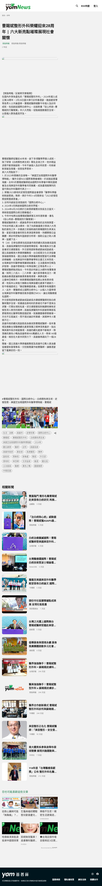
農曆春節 (38, 466)
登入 (96, 5)
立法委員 (7, 466)
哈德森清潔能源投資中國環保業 (10, 838)
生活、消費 (8, 432)
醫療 (17, 466)
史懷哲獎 (30, 432)
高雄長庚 (34, 447)
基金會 (20, 451)
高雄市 (20, 432)
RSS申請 (85, 5)
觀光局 (45, 461)
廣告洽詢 (82, 879)
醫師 (17, 447)
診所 (24, 447)
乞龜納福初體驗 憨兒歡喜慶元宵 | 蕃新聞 (29, 813)
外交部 (43, 456)
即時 (8, 15)
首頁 (3, 15)
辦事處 (25, 456)
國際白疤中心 (44, 432)
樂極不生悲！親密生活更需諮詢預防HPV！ (48, 813)
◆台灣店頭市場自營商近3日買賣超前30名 (48, 838)
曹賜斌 (6, 437)
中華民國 (7, 470)
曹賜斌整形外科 (20, 437)
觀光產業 (7, 447)
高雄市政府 (8, 451)
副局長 (6, 456)
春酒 (36, 461)
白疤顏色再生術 (37, 437)
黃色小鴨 (26, 466)
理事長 (16, 456)
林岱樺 (16, 461)
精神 (40, 451)
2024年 (38, 442)
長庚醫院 (30, 451)
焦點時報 (5, 43)
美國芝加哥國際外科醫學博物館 (17, 442)
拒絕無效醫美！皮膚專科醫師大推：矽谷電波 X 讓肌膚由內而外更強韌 (29, 838)
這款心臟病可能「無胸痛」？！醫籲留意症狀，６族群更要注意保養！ (10, 813)
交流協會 (26, 461)
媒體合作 (94, 879)
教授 (34, 456)
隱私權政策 (69, 879)
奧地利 (6, 461)
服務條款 (56, 879)
